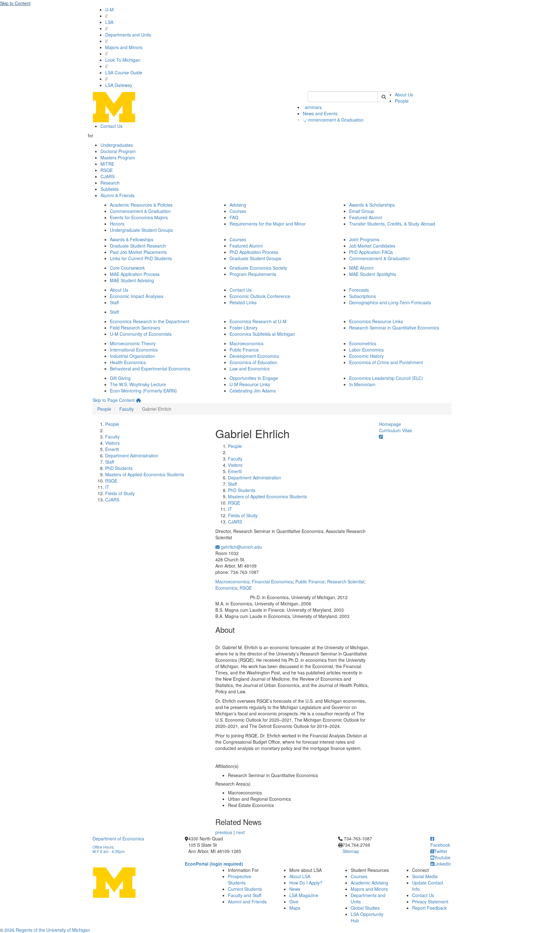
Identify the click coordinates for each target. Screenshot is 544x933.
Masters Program (117, 157)
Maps (294, 908)
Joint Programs (364, 239)
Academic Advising (369, 882)
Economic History (366, 356)
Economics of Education (253, 362)
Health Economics (128, 362)
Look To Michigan (122, 60)
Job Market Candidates (372, 246)
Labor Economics (366, 349)
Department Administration (131, 455)
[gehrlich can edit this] (381, 436)
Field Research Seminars (135, 327)
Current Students (245, 889)
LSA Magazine (303, 895)
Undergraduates (116, 145)
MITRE (107, 164)
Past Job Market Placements (138, 252)
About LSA (299, 876)
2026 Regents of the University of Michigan (47, 930)
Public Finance (244, 349)
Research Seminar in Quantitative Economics (394, 327)
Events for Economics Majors (139, 217)
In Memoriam (362, 384)
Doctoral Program (118, 151)
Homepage (390, 424)
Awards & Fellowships (131, 239)
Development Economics (254, 356)
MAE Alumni (361, 268)
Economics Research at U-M (258, 321)
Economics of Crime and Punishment (386, 362)
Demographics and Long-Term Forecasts (390, 302)
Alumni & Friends (117, 195)
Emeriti (112, 449)
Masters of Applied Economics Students (144, 474)
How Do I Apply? (305, 882)
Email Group (361, 211)
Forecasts (359, 290)
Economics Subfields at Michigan (262, 334)
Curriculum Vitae (395, 430)
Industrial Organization (132, 356)
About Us (404, 94)
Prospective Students (239, 879)
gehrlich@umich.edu (241, 547)
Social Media (425, 876)
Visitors (112, 443)
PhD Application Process (254, 252)
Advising (238, 205)
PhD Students (119, 468)
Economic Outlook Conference (260, 296)
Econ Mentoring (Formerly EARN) (143, 390)
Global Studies (365, 908)
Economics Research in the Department (149, 321)
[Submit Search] (383, 96)
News (294, 889)
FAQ (234, 217)
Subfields (109, 189)
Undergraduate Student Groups (141, 230)
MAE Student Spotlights (372, 274)
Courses (238, 211)
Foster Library (244, 327)
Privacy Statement (430, 901)
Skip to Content (15, 3)
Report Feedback (429, 908)
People (402, 101)
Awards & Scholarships (372, 205)
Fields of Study (120, 493)
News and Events (320, 113)
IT (107, 487)
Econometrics (362, 343)
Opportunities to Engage (254, 378)
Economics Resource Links (376, 321)
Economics (226, 588)
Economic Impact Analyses (136, 296)
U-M (109, 9)
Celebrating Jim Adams (253, 390)
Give (293, 901)
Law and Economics (249, 368)
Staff (114, 302)
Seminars (312, 107)
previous (223, 832)
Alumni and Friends (247, 901)
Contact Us (111, 126)
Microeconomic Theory (133, 343)
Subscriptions (362, 296)
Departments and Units (128, 34)
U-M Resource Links (250, 384)
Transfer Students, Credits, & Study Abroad (392, 223)
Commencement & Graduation (333, 120)
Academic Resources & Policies (141, 205)
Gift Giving (120, 378)
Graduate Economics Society (258, 268)
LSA (109, 22)
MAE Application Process (135, 274)
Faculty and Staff (244, 895)
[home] (138, 400)
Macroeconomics (247, 343)
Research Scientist (345, 581)
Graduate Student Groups (255, 258)
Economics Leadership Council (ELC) (386, 378)
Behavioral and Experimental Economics (150, 368)
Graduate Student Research (138, 246)
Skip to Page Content (114, 400)
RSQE (106, 170)
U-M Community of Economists (141, 334)
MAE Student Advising (132, 280)
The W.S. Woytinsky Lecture (138, 384)
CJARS (107, 176)
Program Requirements (253, 274)
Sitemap (351, 851)
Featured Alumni (365, 217)
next (240, 832)
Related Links (243, 302)
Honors (117, 223)
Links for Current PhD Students (141, 258)
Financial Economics (272, 581)
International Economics (134, 349)
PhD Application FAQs (371, 252)
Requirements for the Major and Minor (268, 223)
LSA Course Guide (123, 72)
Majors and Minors (123, 47)
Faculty (126, 409)
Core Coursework (127, 268)
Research (110, 183)
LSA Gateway (118, 85)
